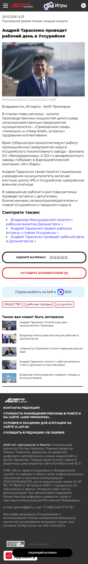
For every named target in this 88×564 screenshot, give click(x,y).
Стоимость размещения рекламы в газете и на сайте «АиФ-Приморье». (42, 415)
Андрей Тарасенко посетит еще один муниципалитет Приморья (43, 324)
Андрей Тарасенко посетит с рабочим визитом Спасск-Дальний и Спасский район (50, 363)
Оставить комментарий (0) (44, 273)
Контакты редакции (21, 408)
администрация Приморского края (29, 99)
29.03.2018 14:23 (13, 17)
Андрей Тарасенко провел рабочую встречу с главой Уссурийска (39, 231)
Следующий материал (42, 553)
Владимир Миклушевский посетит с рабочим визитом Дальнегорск (39, 222)
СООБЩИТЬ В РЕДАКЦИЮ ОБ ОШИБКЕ (33, 432)
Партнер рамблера (38, 544)
